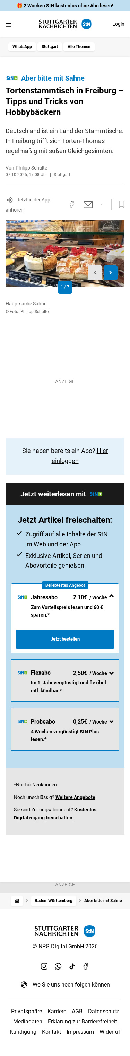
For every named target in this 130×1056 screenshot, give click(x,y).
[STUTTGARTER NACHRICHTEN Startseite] (65, 24)
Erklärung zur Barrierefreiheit (82, 1021)
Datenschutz (103, 1011)
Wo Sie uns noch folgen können (71, 984)
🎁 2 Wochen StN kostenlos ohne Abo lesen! (65, 5)
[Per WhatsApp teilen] (102, 204)
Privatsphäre (26, 1011)
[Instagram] (44, 966)
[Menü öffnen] (8, 25)
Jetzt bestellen (65, 639)
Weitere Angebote (75, 797)
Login (118, 24)
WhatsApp (22, 46)
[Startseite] (17, 901)
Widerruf (109, 1032)
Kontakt (51, 1032)
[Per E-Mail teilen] (88, 205)
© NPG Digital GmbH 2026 (65, 946)
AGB (77, 1011)
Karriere (56, 1011)
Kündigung (23, 1032)
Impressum (80, 1032)
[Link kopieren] (59, 204)
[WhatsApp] (58, 966)
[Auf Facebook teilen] (72, 205)
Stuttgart (50, 46)
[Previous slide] (95, 272)
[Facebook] (86, 966)
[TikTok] (72, 966)
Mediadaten (27, 1021)
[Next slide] (111, 272)
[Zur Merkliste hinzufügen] (119, 205)
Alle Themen (79, 46)
